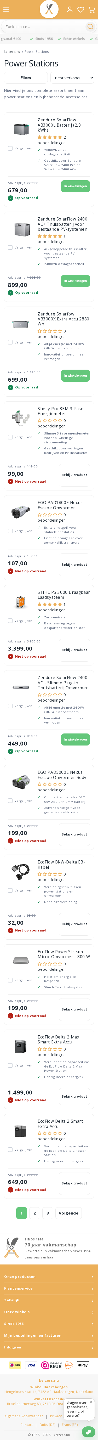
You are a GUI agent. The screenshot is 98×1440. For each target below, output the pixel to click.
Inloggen (12, 1347)
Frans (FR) (70, 1425)
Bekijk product (74, 475)
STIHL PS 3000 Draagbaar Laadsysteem (64, 594)
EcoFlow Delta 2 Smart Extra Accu (60, 1123)
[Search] (90, 27)
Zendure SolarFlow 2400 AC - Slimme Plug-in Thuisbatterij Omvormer (63, 683)
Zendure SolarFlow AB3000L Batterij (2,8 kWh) (59, 125)
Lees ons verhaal (40, 1257)
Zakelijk (11, 1300)
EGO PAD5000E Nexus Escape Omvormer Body (62, 774)
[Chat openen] (88, 1431)
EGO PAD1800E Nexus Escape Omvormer (60, 505)
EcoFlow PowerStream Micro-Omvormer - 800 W (64, 954)
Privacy (56, 1416)
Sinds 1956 (14, 1324)
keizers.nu (12, 51)
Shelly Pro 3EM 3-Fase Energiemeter (61, 411)
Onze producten (20, 1276)
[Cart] (92, 9)
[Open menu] (6, 9)
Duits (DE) (47, 1425)
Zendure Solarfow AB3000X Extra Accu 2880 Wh (63, 319)
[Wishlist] (81, 9)
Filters (26, 78)
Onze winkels (17, 1312)
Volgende (69, 1213)
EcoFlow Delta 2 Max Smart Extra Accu (58, 1039)
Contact (26, 1425)
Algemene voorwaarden (23, 1416)
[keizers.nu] (49, 9)
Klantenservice (18, 1288)
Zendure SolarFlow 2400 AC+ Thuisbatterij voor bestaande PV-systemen (63, 224)
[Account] (70, 9)
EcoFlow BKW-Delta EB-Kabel (61, 864)
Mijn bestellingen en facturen (32, 1335)
